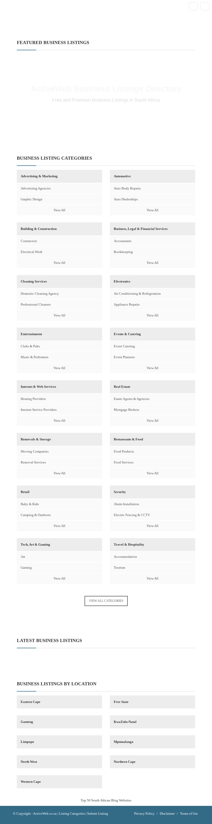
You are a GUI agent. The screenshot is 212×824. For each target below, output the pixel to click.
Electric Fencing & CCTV (132, 515)
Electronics (122, 281)
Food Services (123, 462)
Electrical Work (31, 252)
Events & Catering (127, 334)
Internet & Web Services (38, 387)
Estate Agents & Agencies (131, 399)
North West (29, 762)
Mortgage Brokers (126, 410)
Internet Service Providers (39, 410)
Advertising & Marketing (39, 176)
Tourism (119, 567)
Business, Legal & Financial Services (141, 229)
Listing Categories (72, 813)
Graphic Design (31, 199)
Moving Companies (35, 451)
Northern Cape (124, 762)
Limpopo (27, 742)
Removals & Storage (36, 439)
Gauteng (27, 722)
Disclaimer (167, 813)
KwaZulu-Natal (125, 722)
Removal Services (33, 462)
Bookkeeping (123, 252)
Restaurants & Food (128, 439)
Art (23, 557)
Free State (121, 702)
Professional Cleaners (36, 304)
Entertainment (31, 334)
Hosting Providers (33, 399)
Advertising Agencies (36, 188)
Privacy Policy (144, 813)
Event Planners (124, 357)
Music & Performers (34, 357)
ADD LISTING (106, 117)
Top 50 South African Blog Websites (106, 800)
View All (59, 210)
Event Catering (124, 346)
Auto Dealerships (126, 199)
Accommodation (125, 557)
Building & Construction (39, 229)
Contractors (29, 241)
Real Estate (122, 387)
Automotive (122, 176)
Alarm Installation (126, 504)
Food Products (124, 451)
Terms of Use (189, 813)
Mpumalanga (123, 742)
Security (120, 492)
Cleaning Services (34, 281)
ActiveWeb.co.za (45, 813)
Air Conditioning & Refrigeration (137, 293)
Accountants (122, 241)
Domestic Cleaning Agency (40, 293)
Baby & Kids (30, 504)
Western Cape (31, 782)
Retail (25, 492)
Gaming (26, 567)
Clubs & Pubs (30, 346)
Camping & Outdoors (36, 515)
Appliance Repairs (127, 304)
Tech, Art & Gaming (35, 544)
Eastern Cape (30, 702)
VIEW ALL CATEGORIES (106, 601)
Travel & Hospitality (129, 544)
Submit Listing (97, 813)
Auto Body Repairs (127, 188)
